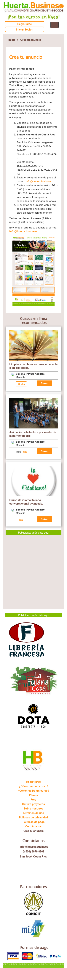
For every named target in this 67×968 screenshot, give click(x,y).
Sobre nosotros (33, 808)
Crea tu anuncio (33, 831)
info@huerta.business (39, 181)
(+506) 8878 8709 (33, 851)
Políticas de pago (34, 822)
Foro (33, 799)
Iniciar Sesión (24, 29)
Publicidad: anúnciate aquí (33, 532)
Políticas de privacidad (33, 817)
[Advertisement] (33, 568)
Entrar (44, 383)
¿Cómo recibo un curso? (33, 790)
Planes (33, 795)
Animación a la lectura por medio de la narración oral (32, 434)
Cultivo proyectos (33, 804)
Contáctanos (33, 826)
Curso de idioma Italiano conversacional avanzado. (26, 501)
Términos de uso (33, 813)
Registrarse (24, 24)
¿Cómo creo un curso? (33, 786)
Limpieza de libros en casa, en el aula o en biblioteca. (33, 366)
